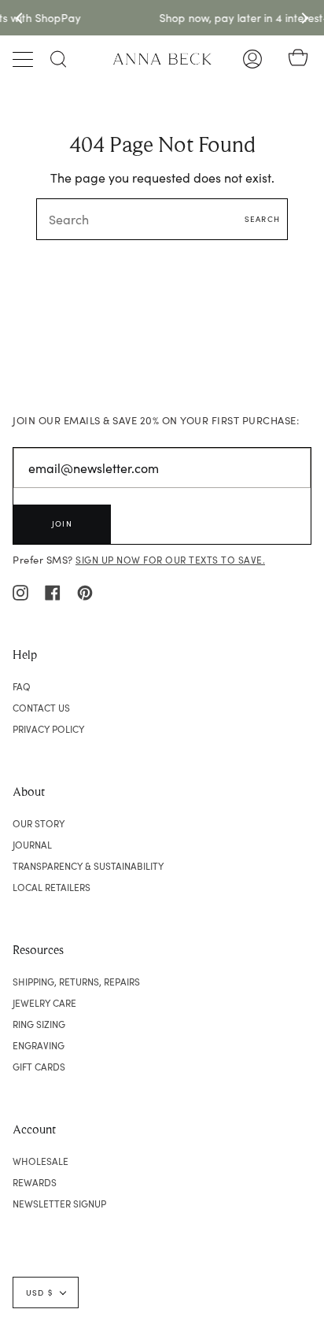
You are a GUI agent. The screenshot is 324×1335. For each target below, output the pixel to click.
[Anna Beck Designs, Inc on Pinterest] (85, 591)
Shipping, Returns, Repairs (76, 981)
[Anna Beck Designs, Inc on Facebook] (53, 591)
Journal (32, 844)
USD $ (39, 1292)
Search (262, 218)
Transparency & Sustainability (88, 866)
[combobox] (162, 219)
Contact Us (41, 707)
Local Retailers (51, 887)
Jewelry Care (44, 1003)
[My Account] (252, 59)
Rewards (35, 1182)
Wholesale (40, 1161)
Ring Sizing (39, 1024)
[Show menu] (24, 59)
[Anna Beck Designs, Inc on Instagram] (20, 591)
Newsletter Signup (59, 1203)
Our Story (38, 823)
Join (62, 523)
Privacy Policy (48, 729)
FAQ (22, 686)
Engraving (38, 1045)
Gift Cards (39, 1066)
